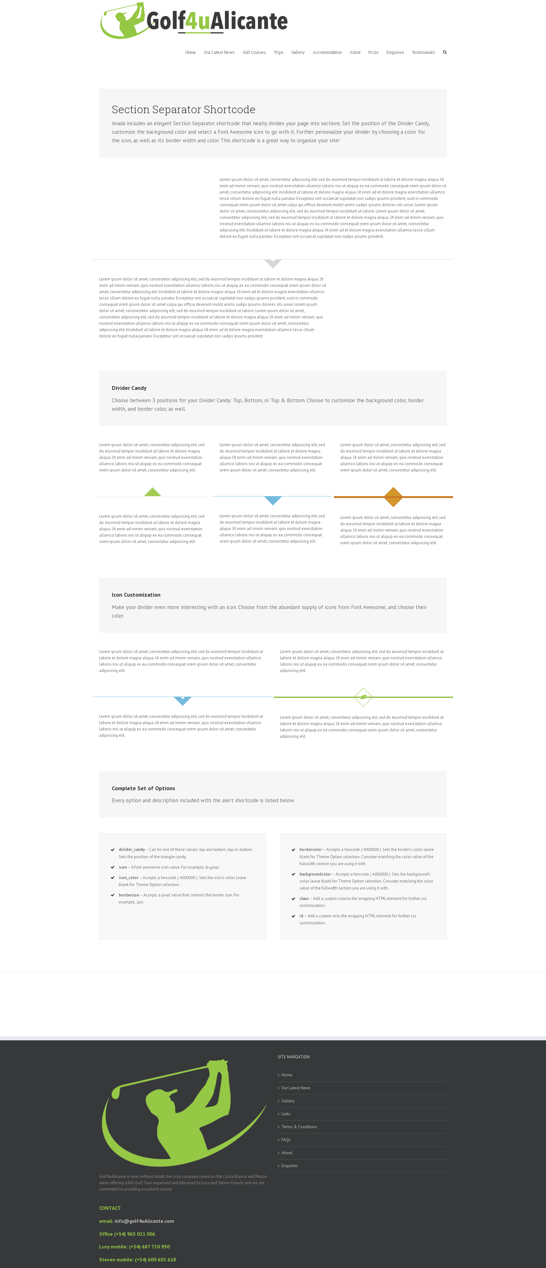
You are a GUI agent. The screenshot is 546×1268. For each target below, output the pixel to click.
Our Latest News (296, 1088)
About (287, 1152)
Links (286, 1114)
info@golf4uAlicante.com (144, 1221)
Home (287, 1075)
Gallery (288, 1101)
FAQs (286, 1139)
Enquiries (290, 1165)
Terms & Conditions (299, 1127)
